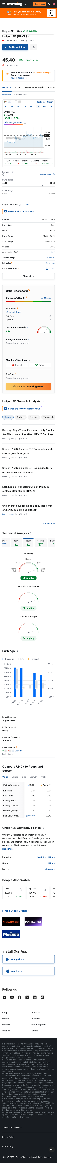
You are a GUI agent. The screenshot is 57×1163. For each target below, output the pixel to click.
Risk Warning (7, 1146)
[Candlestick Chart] (5, 101)
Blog (4, 1012)
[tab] (16, 542)
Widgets (6, 1030)
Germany (50, 869)
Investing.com (8, 514)
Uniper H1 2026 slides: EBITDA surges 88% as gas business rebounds (27, 470)
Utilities (51, 863)
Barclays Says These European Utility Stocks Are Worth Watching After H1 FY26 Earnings (28, 432)
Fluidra (8, 889)
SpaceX (32, 889)
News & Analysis (34, 87)
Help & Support (38, 1024)
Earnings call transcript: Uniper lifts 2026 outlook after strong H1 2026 (26, 488)
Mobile (5, 1018)
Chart (18, 87)
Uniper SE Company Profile (21, 828)
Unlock (31, 815)
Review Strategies (19, 78)
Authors (34, 1030)
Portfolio (6, 1024)
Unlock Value (45, 174)
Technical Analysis (15, 533)
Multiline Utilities (46, 857)
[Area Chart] (9, 101)
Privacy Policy (8, 1137)
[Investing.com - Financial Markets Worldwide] (17, 4)
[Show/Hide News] (19, 101)
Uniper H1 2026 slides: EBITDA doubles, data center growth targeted (27, 451)
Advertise (35, 1018)
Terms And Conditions (11, 1128)
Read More (8, 849)
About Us (35, 1012)
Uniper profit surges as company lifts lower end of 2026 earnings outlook (27, 507)
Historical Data (20, 95)
